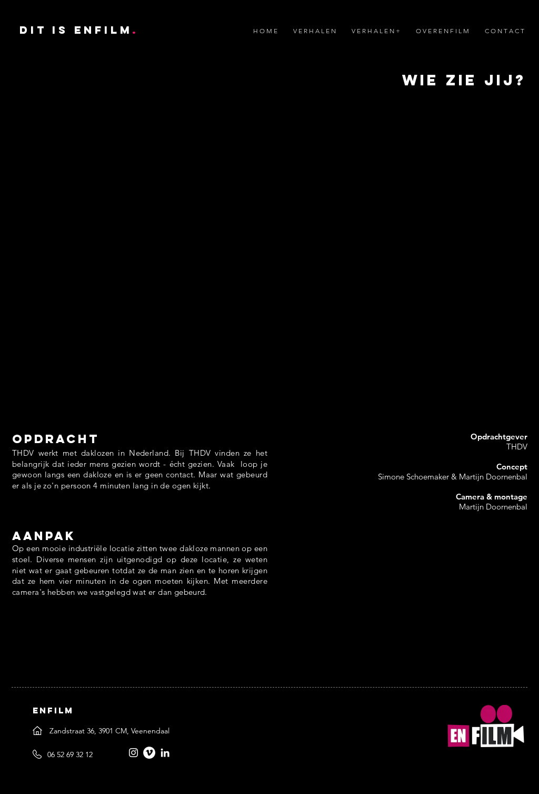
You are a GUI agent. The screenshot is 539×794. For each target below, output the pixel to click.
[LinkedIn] (165, 753)
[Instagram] (133, 753)
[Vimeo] (149, 753)
